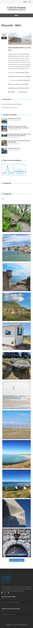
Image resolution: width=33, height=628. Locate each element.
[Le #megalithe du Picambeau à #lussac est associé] (16, 218)
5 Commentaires (22, 92)
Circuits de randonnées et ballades (11, 104)
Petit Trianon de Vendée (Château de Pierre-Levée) (18, 127)
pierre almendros (20, 88)
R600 (27, 88)
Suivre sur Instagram (17, 560)
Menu (25, 2)
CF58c (24, 80)
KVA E (28, 80)
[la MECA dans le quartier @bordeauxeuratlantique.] (16, 513)
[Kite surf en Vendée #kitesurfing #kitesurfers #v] (16, 395)
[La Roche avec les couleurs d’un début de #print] (16, 306)
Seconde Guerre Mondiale (23, 76)
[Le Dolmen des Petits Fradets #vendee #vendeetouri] (16, 365)
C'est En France (16, 7)
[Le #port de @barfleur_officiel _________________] (16, 247)
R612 (9, 92)
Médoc (22, 72)
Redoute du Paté (14, 118)
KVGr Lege (11, 84)
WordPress (23, 624)
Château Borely (14, 148)
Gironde (17, 72)
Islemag (8, 624)
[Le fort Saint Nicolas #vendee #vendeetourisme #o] (16, 277)
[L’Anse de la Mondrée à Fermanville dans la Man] (16, 454)
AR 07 (20, 80)
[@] (7, 199)
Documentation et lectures (9, 107)
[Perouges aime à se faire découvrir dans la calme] (16, 543)
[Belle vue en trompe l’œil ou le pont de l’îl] (16, 425)
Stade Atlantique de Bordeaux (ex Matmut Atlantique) (19, 134)
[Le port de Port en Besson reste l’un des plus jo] (16, 484)
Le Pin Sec (18, 84)
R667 (13, 92)
